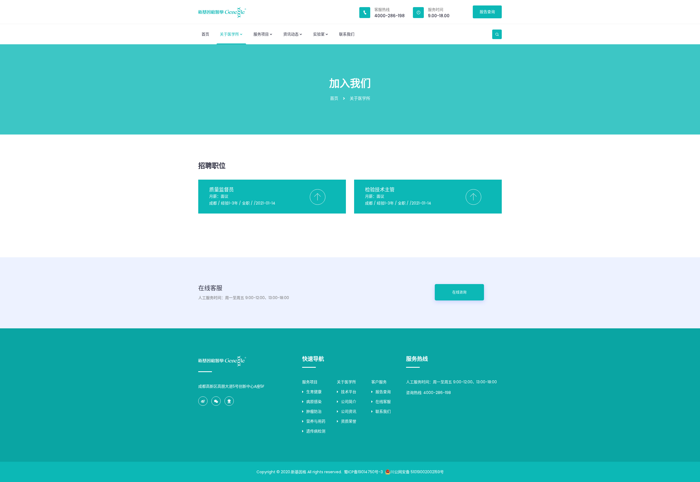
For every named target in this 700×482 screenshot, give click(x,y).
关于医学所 (229, 34)
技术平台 (348, 392)
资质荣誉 (348, 421)
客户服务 (379, 382)
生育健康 (314, 392)
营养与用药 (315, 421)
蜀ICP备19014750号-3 (363, 472)
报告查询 (487, 11)
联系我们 (346, 34)
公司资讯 (348, 411)
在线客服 (383, 401)
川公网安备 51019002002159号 (417, 472)
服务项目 (261, 34)
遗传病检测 (315, 431)
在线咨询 (459, 292)
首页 (205, 34)
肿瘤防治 (314, 411)
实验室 (319, 34)
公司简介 (348, 401)
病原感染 (314, 401)
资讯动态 (291, 34)
